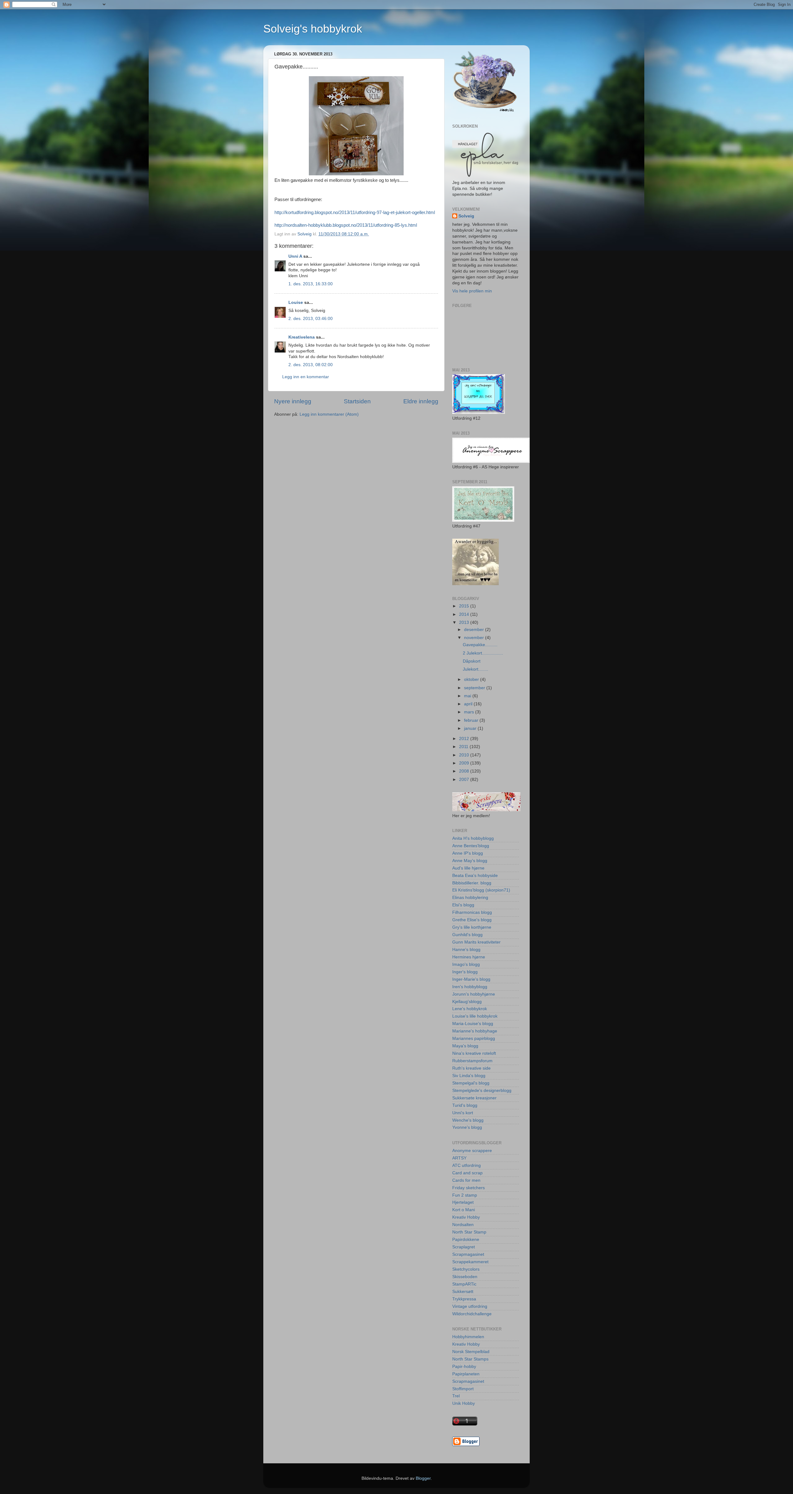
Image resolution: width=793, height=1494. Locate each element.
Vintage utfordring (469, 1306)
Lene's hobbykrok (469, 1008)
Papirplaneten (466, 1374)
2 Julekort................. (483, 653)
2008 (464, 771)
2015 (464, 606)
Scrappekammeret (470, 1262)
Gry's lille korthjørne (471, 927)
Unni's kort (462, 1113)
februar (472, 720)
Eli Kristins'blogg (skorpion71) (481, 890)
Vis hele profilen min (472, 291)
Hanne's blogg (466, 949)
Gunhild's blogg (467, 934)
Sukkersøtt (462, 1291)
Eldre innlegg (420, 401)
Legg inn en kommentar (305, 377)
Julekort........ (475, 669)
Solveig (466, 216)
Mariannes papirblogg (473, 1038)
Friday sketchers (468, 1187)
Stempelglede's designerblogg (481, 1090)
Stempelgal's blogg (470, 1083)
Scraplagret (463, 1247)
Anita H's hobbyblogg (473, 838)
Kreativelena (301, 337)
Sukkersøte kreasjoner (474, 1098)
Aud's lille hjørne (468, 868)
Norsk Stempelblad (470, 1351)
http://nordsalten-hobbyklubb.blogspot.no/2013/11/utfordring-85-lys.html (345, 225)
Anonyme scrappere (472, 1150)
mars (469, 712)
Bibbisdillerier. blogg (471, 883)
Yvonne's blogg (467, 1127)
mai (468, 696)
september (475, 688)
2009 (464, 763)
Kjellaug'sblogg (467, 1001)
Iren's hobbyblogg (469, 986)
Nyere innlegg (292, 401)
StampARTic (464, 1284)
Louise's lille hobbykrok (474, 1016)
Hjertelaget (463, 1202)
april (469, 704)
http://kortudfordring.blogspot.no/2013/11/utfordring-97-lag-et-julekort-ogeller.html (354, 212)
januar (471, 728)
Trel (456, 1396)
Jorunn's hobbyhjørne (473, 994)
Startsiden (357, 401)
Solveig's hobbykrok (312, 28)
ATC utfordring (466, 1165)
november (474, 637)
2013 (464, 622)
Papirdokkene (465, 1239)
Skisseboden (464, 1276)
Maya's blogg (465, 1046)
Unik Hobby (463, 1403)
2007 (464, 779)
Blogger (423, 1478)
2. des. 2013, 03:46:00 (310, 318)
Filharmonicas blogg (472, 912)
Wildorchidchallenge (472, 1314)
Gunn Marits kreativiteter (476, 942)
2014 (464, 614)
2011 (464, 746)
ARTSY (459, 1158)
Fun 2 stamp (464, 1195)
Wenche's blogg (468, 1120)
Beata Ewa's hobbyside (475, 875)
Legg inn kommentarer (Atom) (329, 414)
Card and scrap (467, 1173)
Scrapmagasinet (468, 1254)
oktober (472, 679)
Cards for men (466, 1180)
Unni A (295, 256)
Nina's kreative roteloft (474, 1053)
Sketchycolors (466, 1269)
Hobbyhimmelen (468, 1336)
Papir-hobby (464, 1366)
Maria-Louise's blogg (472, 1023)
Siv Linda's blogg (468, 1075)
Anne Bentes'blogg (470, 845)
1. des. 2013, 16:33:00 (310, 284)
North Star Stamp (469, 1232)
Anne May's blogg (469, 860)
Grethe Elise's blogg (472, 920)
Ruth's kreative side (471, 1068)
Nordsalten (463, 1224)
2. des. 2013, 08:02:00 (310, 364)
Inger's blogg (465, 972)
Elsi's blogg (463, 905)
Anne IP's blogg (467, 853)
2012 (464, 738)
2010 (464, 755)
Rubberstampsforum (472, 1060)
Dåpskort (471, 661)
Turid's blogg (464, 1105)
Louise (295, 302)
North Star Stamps (470, 1359)
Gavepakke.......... (480, 644)
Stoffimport (463, 1389)
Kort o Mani (463, 1209)
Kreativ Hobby (466, 1217)
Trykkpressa (464, 1299)
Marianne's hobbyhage (474, 1031)
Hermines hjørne (468, 957)
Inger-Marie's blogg (471, 979)
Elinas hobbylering (470, 897)
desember (474, 629)
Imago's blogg (466, 964)
